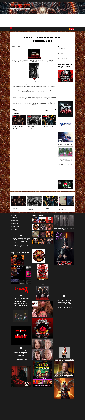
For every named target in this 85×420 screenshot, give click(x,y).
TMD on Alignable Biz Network (62, 58)
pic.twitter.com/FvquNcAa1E (20, 357)
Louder (43, 284)
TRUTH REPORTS (17, 30)
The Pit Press (60, 56)
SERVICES (23, 30)
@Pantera (26, 298)
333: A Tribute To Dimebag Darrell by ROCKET (65, 144)
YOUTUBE (31, 30)
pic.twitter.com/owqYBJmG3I (21, 303)
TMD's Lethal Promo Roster (62, 61)
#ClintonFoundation (20, 355)
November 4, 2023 (20, 361)
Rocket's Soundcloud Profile (62, 55)
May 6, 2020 (69, 307)
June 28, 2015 (26, 305)
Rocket (14, 46)
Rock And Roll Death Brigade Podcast (63, 50)
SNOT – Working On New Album (48, 126)
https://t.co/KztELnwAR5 (64, 302)
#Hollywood (24, 354)
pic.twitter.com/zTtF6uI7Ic (21, 243)
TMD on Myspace (60, 60)
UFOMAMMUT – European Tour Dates (18, 110)
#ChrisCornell (18, 354)
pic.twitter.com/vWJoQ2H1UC (64, 303)
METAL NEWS (42, 35)
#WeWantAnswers (23, 352)
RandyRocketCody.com (61, 48)
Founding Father (69, 159)
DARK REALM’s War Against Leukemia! (50, 110)
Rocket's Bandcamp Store (62, 51)
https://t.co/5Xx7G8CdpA (21, 241)
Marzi (23, 322)
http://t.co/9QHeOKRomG (21, 301)
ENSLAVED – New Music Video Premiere (18, 207)
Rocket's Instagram (61, 53)
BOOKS (35, 30)
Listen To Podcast (72, 29)
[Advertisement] (42, 20)
